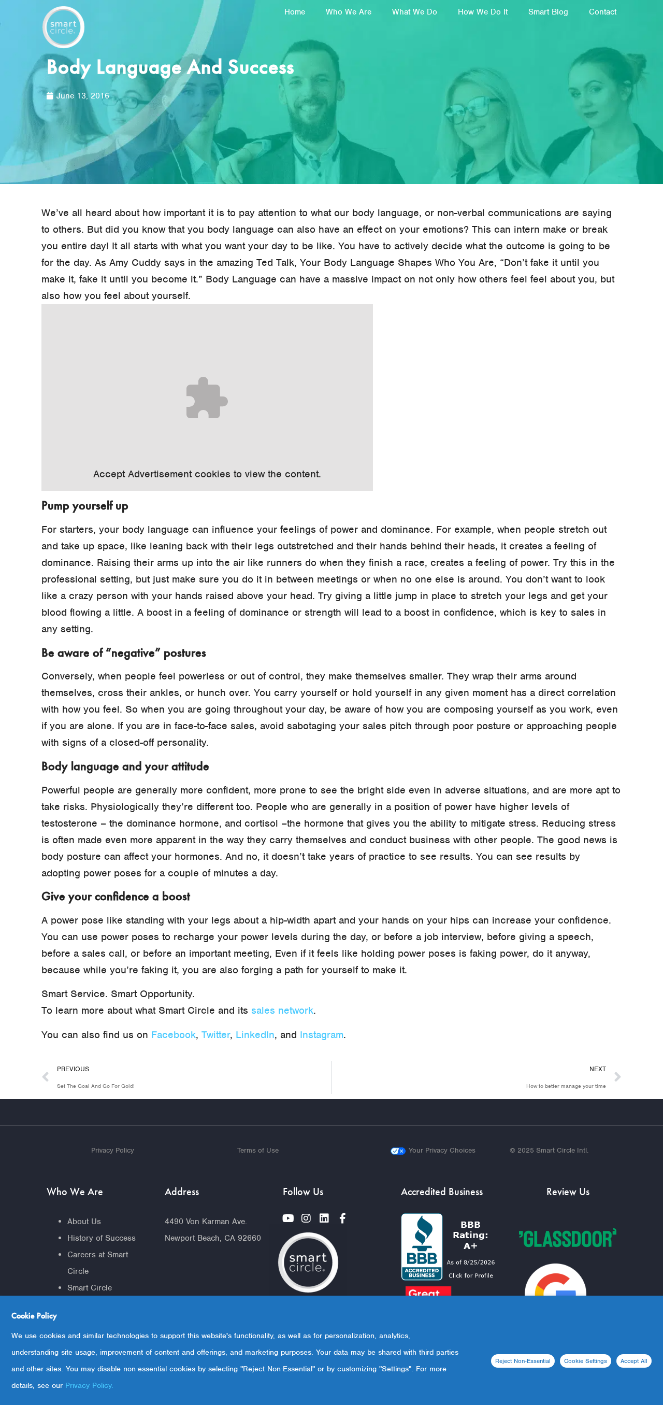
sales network (282, 1010)
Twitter (215, 1034)
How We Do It (483, 12)
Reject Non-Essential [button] (523, 1361)
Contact (602, 12)
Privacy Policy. (89, 1385)
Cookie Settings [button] (585, 1361)
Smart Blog (548, 12)
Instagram (321, 1034)
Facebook (173, 1034)
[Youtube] (288, 1218)
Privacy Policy (112, 1150)
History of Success (101, 1238)
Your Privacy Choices (442, 1150)
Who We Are (348, 12)
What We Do (414, 12)
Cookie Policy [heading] (34, 1315)
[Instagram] (306, 1218)
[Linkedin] (324, 1218)
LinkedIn (255, 1034)
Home (294, 12)
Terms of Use (258, 1150)
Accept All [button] (634, 1361)
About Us (84, 1221)
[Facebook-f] (342, 1218)
